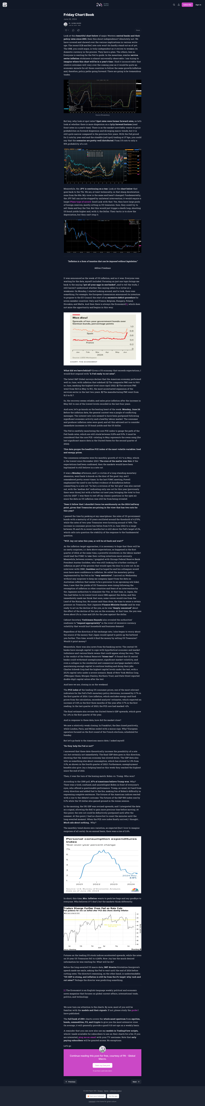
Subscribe (187, 5)
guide (134, 1010)
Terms (106, 1091)
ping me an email (87, 1037)
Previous (71, 1082)
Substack (92, 1101)
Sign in (198, 5)
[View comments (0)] (73, 30)
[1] (126, 304)
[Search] (174, 5)
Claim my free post (102, 1065)
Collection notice (116, 1091)
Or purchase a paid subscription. (102, 1071)
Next (135, 1082)
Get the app (113, 1096)
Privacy (100, 1091)
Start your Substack (97, 1096)
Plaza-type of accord (80, 201)
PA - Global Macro (75, 23)
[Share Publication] (179, 5)
